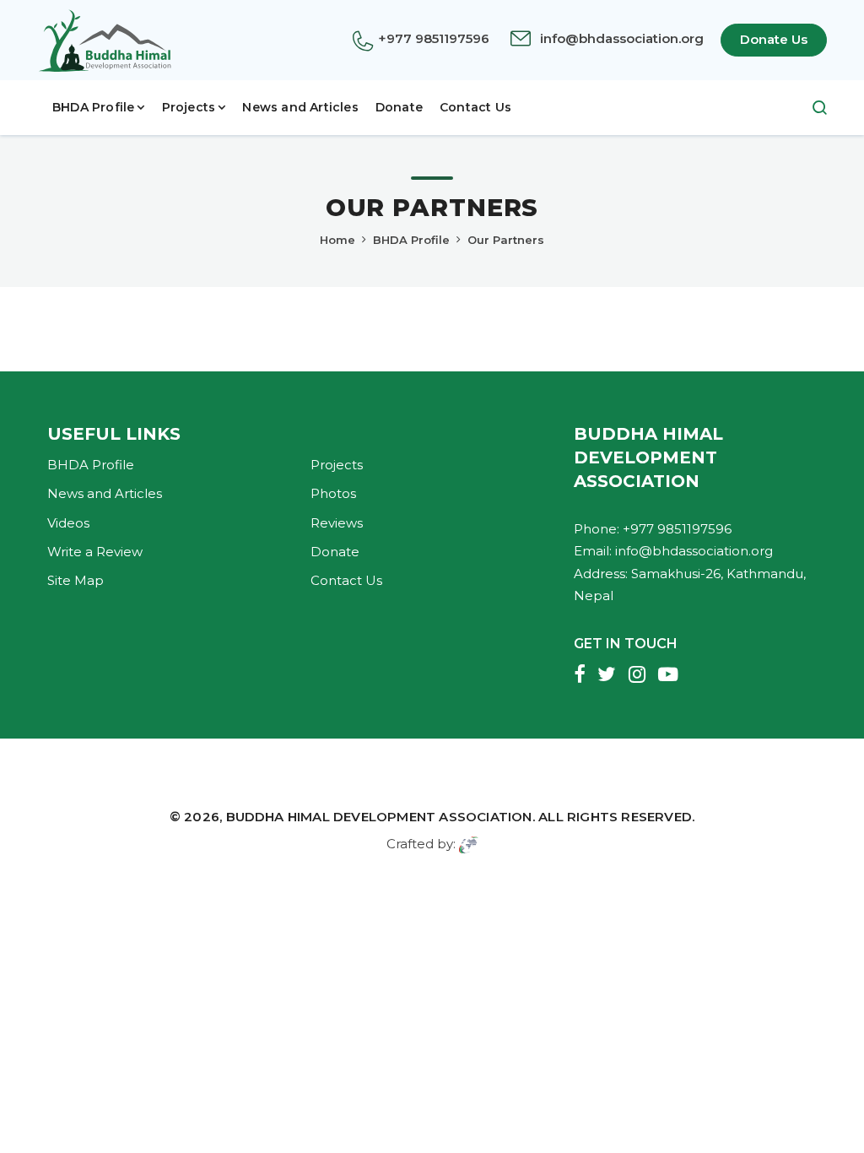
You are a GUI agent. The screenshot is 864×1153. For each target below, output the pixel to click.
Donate (399, 107)
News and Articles (300, 107)
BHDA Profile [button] (93, 107)
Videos (68, 523)
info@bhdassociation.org (622, 38)
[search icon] (811, 108)
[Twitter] (606, 677)
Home (337, 239)
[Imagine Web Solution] (468, 844)
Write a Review (95, 552)
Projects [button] (189, 107)
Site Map (75, 580)
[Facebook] (579, 677)
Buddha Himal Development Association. (380, 817)
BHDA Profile (411, 239)
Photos (333, 493)
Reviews (336, 523)
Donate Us (773, 39)
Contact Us (475, 107)
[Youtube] (668, 677)
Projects (336, 465)
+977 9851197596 (433, 38)
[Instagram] (637, 677)
